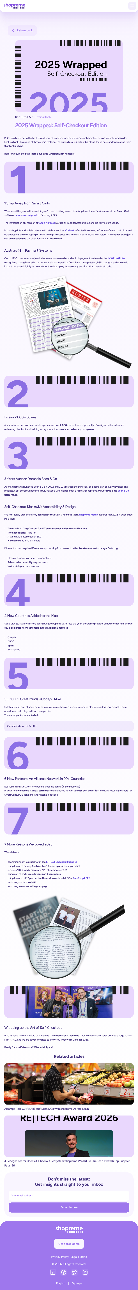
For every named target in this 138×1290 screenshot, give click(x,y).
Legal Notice (79, 1256)
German (77, 1283)
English (60, 1283)
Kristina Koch (42, 117)
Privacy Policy (60, 1256)
